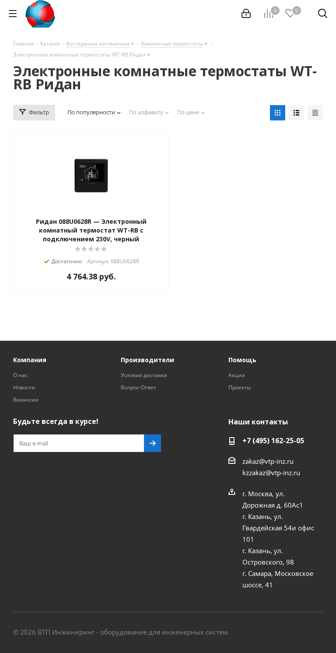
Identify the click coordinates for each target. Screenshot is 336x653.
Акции (236, 375)
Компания (29, 360)
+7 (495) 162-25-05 (273, 440)
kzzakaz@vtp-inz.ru (271, 472)
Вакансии (25, 399)
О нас (20, 375)
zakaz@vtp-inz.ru (268, 461)
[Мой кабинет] (246, 13)
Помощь (242, 360)
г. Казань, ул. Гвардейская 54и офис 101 (278, 528)
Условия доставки (144, 375)
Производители (147, 360)
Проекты (239, 387)
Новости (24, 387)
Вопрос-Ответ (138, 387)
